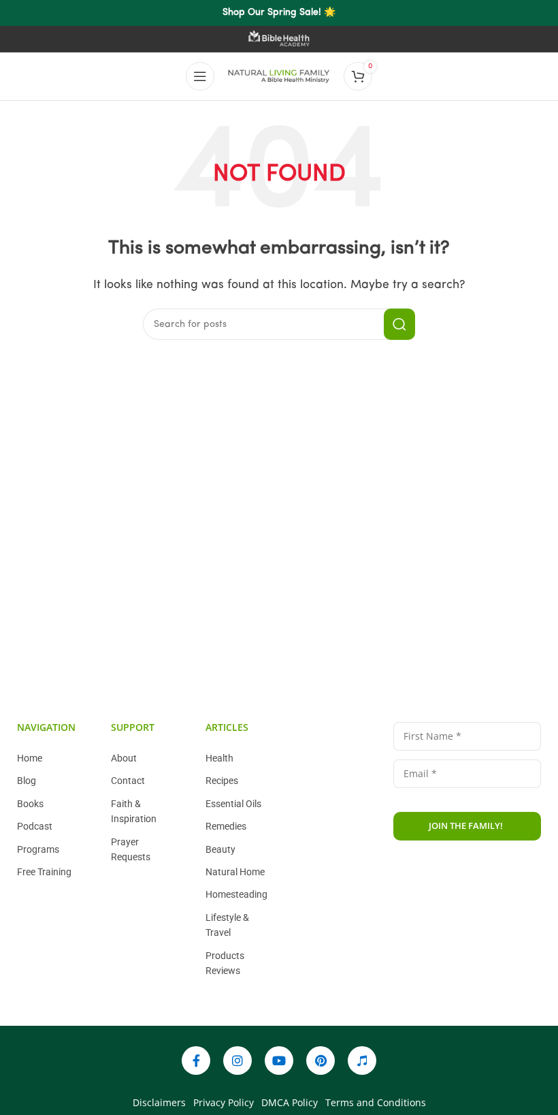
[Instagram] (237, 1060)
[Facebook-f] (196, 1060)
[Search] (399, 324)
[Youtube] (279, 1060)
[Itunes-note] (362, 1060)
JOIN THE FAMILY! (466, 825)
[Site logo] (279, 76)
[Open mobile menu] (200, 76)
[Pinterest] (320, 1060)
